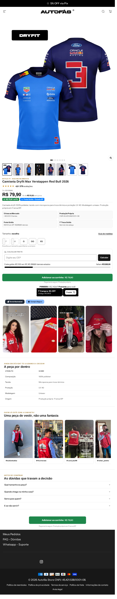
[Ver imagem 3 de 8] (29, 169)
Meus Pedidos (11, 534)
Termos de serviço (59, 585)
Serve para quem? (12, 498)
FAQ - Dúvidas (12, 539)
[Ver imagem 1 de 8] (7, 169)
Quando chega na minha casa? (19, 491)
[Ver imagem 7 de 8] (72, 169)
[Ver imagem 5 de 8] (50, 169)
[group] (57, 90)
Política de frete (77, 585)
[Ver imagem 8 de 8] (83, 169)
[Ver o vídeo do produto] (40, 169)
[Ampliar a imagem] (110, 158)
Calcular (104, 257)
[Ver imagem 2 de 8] (18, 169)
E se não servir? (11, 505)
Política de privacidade (38, 585)
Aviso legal (57, 589)
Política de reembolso (17, 585)
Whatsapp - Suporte (16, 544)
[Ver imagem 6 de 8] (61, 169)
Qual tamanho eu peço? (15, 484)
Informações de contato (97, 585)
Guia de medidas (105, 234)
